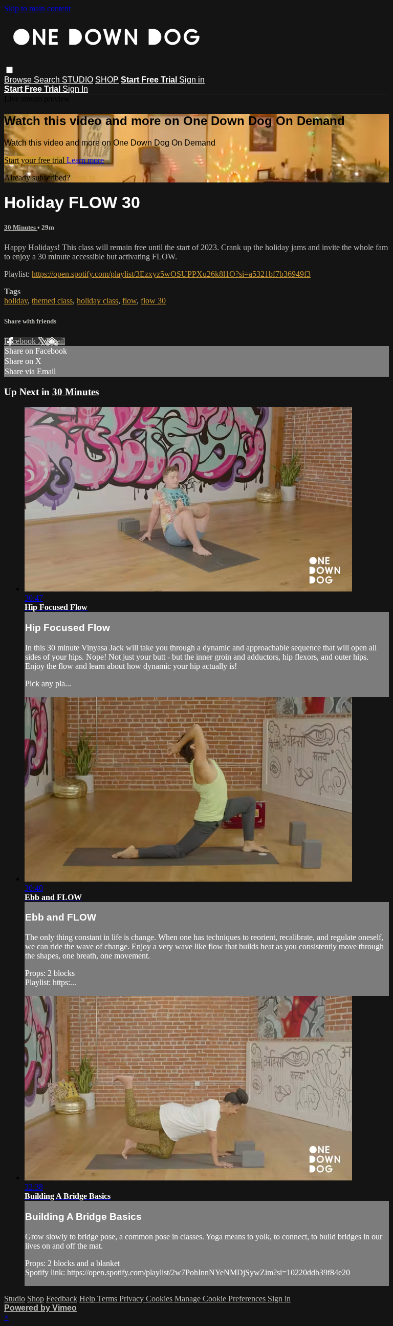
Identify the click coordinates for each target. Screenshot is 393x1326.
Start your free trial (35, 160)
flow (129, 300)
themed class (52, 300)
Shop (35, 1298)
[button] (9, 70)
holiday (16, 300)
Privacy (132, 1298)
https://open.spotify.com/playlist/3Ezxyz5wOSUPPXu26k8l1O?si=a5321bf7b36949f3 (171, 274)
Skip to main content (37, 8)
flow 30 (153, 300)
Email (55, 341)
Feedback (61, 1298)
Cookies (160, 1298)
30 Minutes (20, 227)
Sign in (192, 79)
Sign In (75, 89)
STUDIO (77, 79)
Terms (108, 1298)
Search (48, 79)
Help (88, 1298)
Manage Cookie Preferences (221, 1298)
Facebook (21, 341)
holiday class (97, 300)
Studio (14, 1298)
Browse (19, 79)
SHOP (107, 79)
